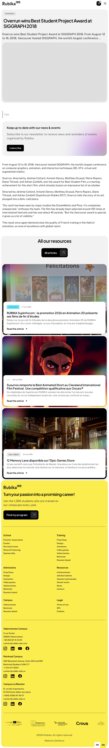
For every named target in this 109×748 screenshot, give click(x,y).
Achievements (63, 572)
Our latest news (10, 546)
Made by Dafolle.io (54, 740)
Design (60, 543)
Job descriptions (64, 575)
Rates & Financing (12, 550)
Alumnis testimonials (66, 579)
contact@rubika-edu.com (15, 643)
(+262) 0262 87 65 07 (13, 695)
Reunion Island (10, 611)
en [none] (103, 745)
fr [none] (97, 745)
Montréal (7, 608)
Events (6, 543)
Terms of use (63, 604)
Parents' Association (13, 540)
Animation (61, 546)
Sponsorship (9, 553)
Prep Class (62, 540)
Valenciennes (9, 604)
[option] (97, 745)
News (59, 586)
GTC (59, 608)
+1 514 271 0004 (11, 668)
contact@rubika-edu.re (14, 699)
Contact (60, 589)
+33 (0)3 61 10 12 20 (12, 640)
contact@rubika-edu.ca (14, 671)
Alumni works (63, 582)
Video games (63, 550)
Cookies (60, 611)
